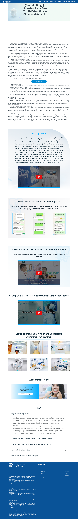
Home (40, 1)
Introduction (45, 1)
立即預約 (39, 81)
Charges (59, 1)
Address (63, 1)
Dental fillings (45, 36)
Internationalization (71, 1)
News (55, 1)
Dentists (51, 1)
